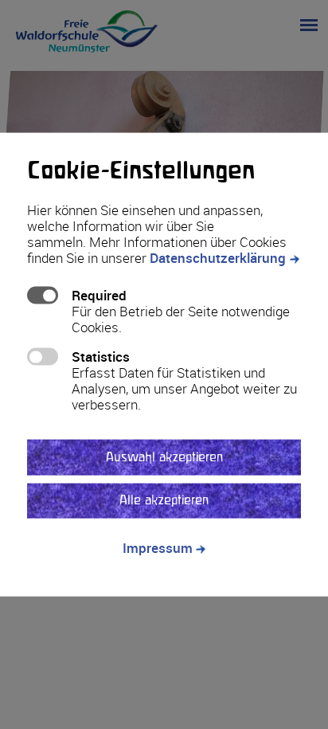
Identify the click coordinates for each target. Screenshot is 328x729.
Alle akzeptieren (164, 501)
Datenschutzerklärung (218, 258)
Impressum (158, 548)
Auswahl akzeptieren (164, 457)
